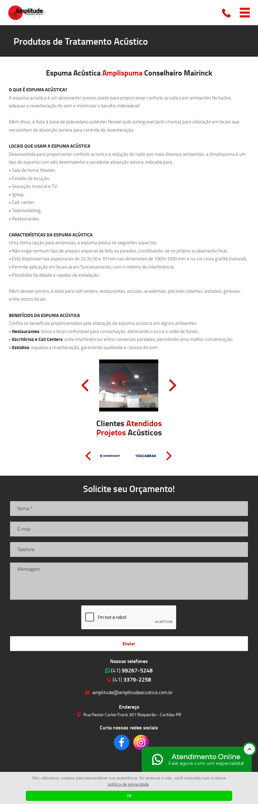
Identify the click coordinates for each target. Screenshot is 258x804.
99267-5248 (132, 670)
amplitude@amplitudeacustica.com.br (132, 692)
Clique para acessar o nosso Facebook (121, 742)
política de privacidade (128, 784)
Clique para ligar (227, 13)
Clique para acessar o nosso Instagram (141, 742)
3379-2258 (132, 679)
